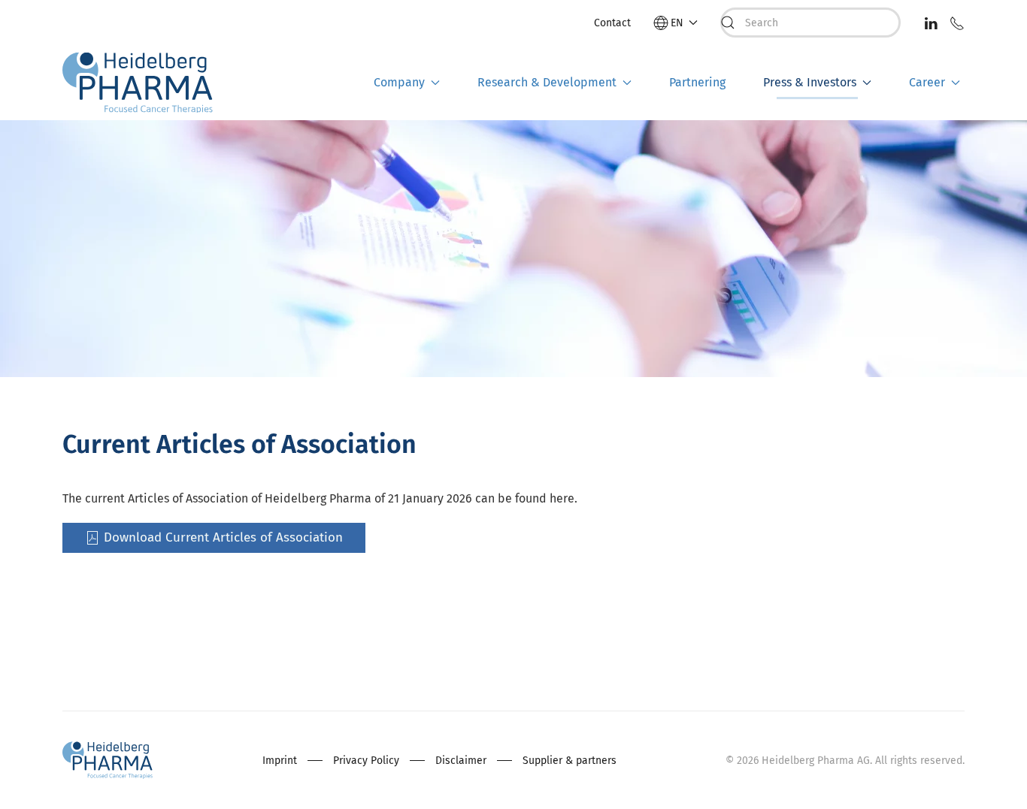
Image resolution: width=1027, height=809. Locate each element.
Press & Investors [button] (809, 82)
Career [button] (927, 82)
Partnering (697, 82)
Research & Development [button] (547, 82)
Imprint (279, 760)
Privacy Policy (366, 760)
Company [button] (399, 82)
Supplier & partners (570, 760)
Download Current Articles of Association (223, 537)
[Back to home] (137, 83)
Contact (612, 23)
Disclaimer (460, 760)
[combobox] (810, 23)
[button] (675, 23)
